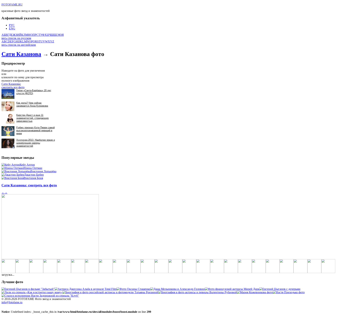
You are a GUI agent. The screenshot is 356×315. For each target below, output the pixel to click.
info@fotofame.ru (11, 302)
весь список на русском (16, 38)
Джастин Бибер (34, 174)
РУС (12, 25)
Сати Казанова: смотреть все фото (12, 85)
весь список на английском (18, 44)
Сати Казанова (21, 54)
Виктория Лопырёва (43, 171)
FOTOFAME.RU (12, 4)
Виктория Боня (33, 178)
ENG (12, 28)
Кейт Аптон (27, 164)
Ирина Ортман (32, 168)
